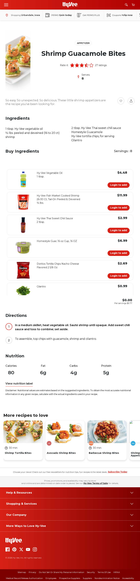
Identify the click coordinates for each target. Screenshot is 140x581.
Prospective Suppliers (69, 578)
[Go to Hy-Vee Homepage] (70, 5)
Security (91, 572)
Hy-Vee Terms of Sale (95, 483)
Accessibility (128, 578)
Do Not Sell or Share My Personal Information (61, 572)
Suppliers (87, 578)
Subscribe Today (117, 472)
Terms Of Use (104, 572)
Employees (51, 578)
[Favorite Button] (121, 101)
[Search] (126, 5)
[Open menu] (6, 5)
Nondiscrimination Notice (107, 578)
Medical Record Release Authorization (24, 578)
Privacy (32, 572)
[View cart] (133, 5)
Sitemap (22, 572)
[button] (72, 65)
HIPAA (116, 572)
